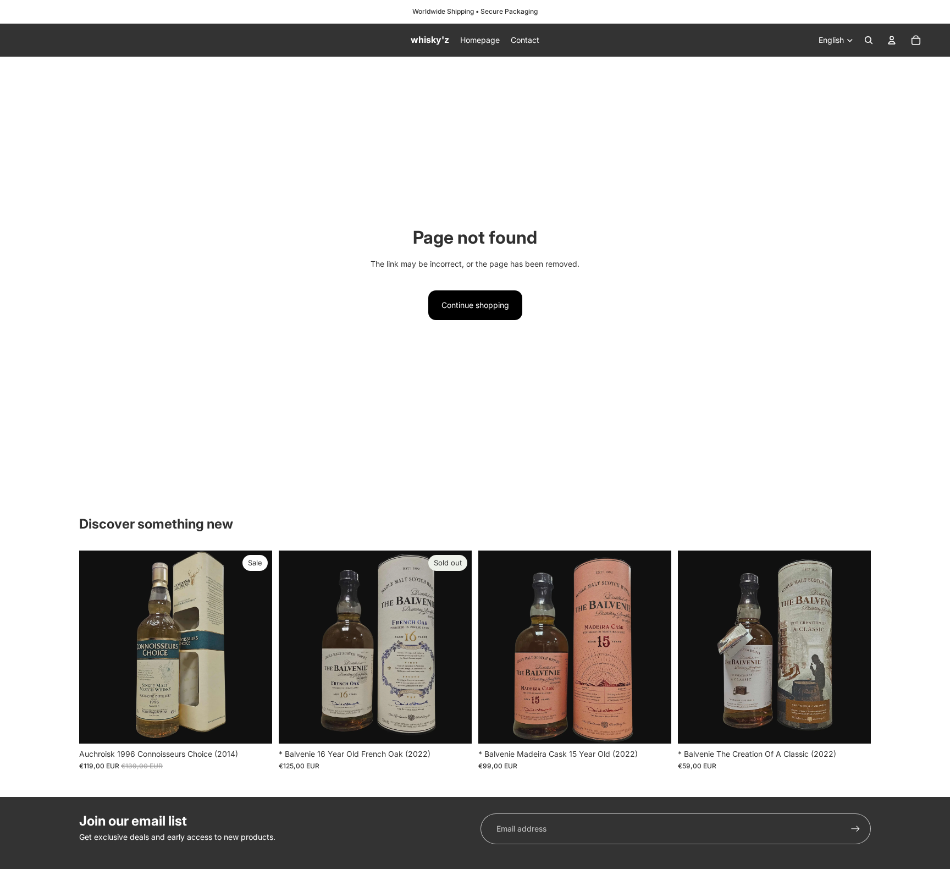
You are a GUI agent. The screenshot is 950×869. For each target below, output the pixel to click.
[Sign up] (855, 828)
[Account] (892, 40)
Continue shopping (475, 305)
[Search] (869, 40)
